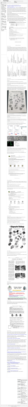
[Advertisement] (4, 43)
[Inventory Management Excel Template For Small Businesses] (19, 388)
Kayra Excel (16, 406)
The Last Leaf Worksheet (13, 365)
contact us (11, 360)
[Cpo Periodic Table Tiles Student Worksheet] (8, 368)
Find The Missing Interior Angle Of (24, 396)
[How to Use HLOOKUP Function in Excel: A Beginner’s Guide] (19, 400)
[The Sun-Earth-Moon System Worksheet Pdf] (8, 363)
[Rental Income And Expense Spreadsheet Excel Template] (2, 21)
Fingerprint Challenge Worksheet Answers (11, 7)
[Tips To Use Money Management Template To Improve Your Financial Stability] (19, 381)
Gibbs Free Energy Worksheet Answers (14, 370)
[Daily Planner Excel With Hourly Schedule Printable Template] (2, 16)
